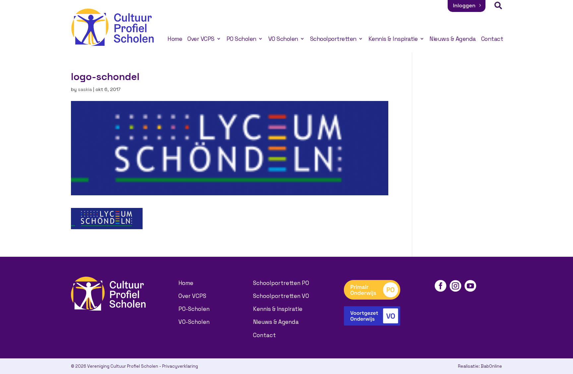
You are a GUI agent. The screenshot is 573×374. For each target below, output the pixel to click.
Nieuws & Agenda (452, 39)
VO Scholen (283, 39)
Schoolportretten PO (281, 283)
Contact (492, 39)
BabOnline (491, 366)
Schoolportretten (333, 39)
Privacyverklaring (180, 366)
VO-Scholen (194, 322)
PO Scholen (241, 39)
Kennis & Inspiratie (393, 39)
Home (174, 39)
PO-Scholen (194, 309)
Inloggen (464, 5)
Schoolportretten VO (281, 296)
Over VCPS (201, 39)
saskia (85, 89)
